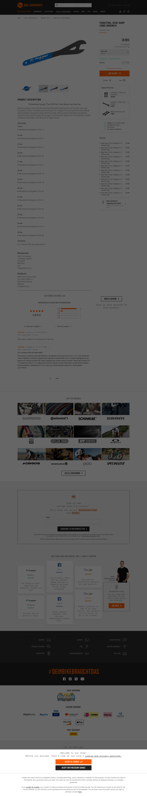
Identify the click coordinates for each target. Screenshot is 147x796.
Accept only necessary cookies (73, 767)
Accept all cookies (72, 761)
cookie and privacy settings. (103, 756)
